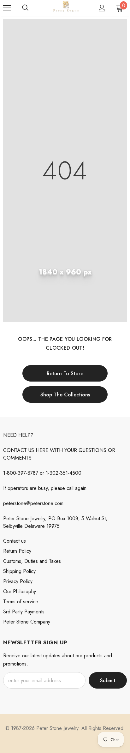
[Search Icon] (25, 8)
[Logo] (65, 7)
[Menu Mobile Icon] (7, 8)
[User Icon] (102, 8)
